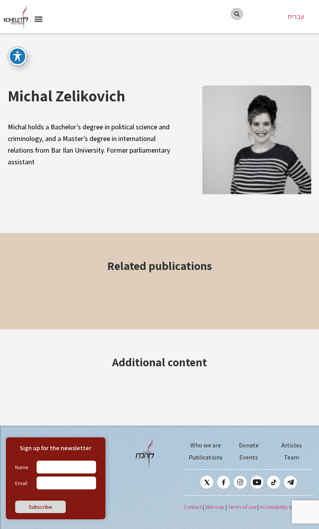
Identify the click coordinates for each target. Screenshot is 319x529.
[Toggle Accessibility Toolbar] (17, 56)
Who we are (205, 445)
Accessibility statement (285, 506)
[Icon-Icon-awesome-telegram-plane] (290, 482)
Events (248, 457)
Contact (193, 506)
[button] (38, 18)
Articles (291, 445)
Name (21, 467)
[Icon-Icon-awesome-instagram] (240, 482)
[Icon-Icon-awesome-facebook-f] (223, 482)
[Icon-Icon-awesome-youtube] (257, 482)
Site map (214, 506)
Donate (249, 445)
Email (21, 483)
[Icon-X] (206, 482)
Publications (206, 457)
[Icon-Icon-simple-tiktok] (273, 482)
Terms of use (242, 506)
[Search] (237, 14)
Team (291, 457)
